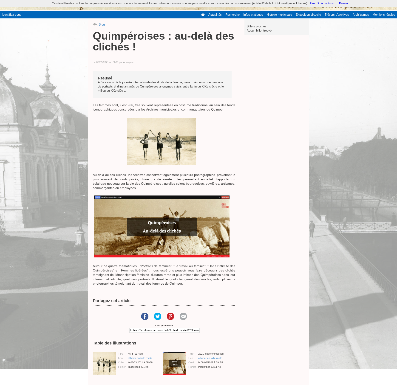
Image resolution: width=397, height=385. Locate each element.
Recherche (232, 14)
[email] (183, 316)
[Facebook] (144, 316)
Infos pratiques (253, 14)
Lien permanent (164, 325)
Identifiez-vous (11, 14)
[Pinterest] (170, 316)
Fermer (343, 3)
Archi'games (361, 14)
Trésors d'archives (337, 14)
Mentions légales (384, 14)
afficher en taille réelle (140, 358)
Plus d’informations (322, 3)
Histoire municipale (279, 14)
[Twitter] (157, 316)
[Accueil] (203, 14)
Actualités (215, 14)
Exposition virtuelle (308, 14)
